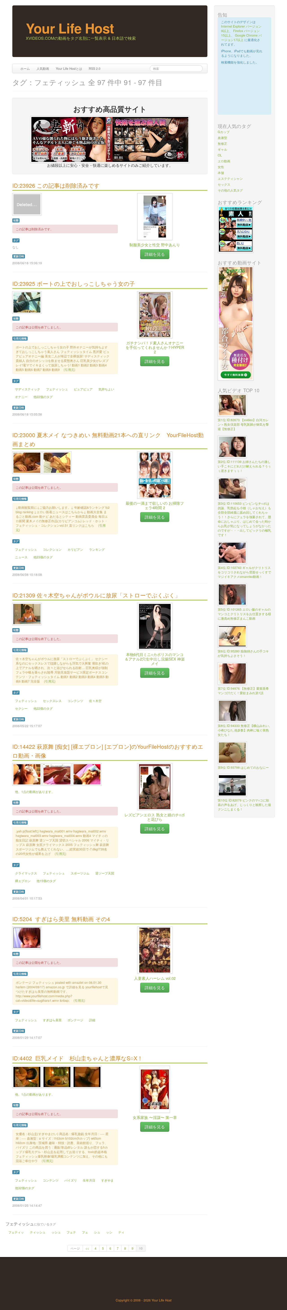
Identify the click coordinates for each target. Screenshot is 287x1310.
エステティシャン (230, 178)
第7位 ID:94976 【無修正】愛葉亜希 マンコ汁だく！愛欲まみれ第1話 (245, 690)
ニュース (21, 557)
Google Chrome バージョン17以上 (241, 37)
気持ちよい (106, 389)
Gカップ (224, 132)
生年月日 (89, 1180)
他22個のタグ (43, 396)
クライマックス (26, 873)
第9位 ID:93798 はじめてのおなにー (243, 767)
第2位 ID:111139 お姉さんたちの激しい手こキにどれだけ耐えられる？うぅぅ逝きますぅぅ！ (244, 466)
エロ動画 (224, 161)
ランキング (97, 549)
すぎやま (107, 1180)
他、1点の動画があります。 (34, 791)
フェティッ (16, 1232)
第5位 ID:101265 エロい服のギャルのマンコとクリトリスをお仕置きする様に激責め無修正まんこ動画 (244, 614)
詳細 (92, 1020)
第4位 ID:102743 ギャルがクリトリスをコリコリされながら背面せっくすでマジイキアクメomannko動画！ (244, 572)
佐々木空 (95, 700)
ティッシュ (38, 1232)
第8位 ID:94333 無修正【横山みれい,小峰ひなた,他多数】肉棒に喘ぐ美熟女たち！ (244, 730)
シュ (97, 1232)
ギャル (222, 149)
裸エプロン (23, 880)
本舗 (221, 172)
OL (220, 155)
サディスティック (27, 389)
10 (141, 1248)
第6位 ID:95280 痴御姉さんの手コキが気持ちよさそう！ (243, 653)
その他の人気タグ (230, 190)
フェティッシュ (57, 389)
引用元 (69, 369)
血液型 (222, 137)
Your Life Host (70, 27)
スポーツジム (80, 873)
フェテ (71, 1232)
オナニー (21, 396)
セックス (224, 184)
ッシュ (56, 1232)
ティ (121, 1232)
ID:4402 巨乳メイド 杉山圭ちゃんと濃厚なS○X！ (77, 1058)
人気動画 (43, 68)
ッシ (109, 1232)
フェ (85, 1232)
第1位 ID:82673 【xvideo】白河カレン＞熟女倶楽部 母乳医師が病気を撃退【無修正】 (243, 424)
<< (87, 1248)
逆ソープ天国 (104, 873)
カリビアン (75, 549)
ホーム (25, 68)
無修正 (222, 143)
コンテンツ (75, 700)
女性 (221, 167)
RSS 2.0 (94, 68)
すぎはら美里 (52, 1020)
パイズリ (70, 1180)
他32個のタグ (24, 1188)
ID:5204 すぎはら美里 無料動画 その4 (61, 919)
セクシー (21, 708)
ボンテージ (75, 1020)
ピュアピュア (83, 389)
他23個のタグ (43, 557)
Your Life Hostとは (69, 68)
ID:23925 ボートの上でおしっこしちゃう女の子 (73, 283)
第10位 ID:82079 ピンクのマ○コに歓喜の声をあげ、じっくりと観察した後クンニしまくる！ (244, 804)
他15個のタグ (46, 880)
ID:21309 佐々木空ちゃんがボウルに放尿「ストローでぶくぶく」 (96, 595)
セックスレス (52, 700)
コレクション (52, 549)
